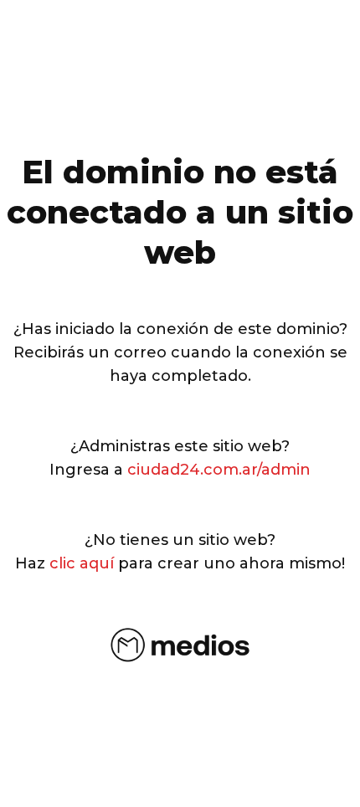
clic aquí (81, 563)
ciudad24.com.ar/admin (219, 469)
